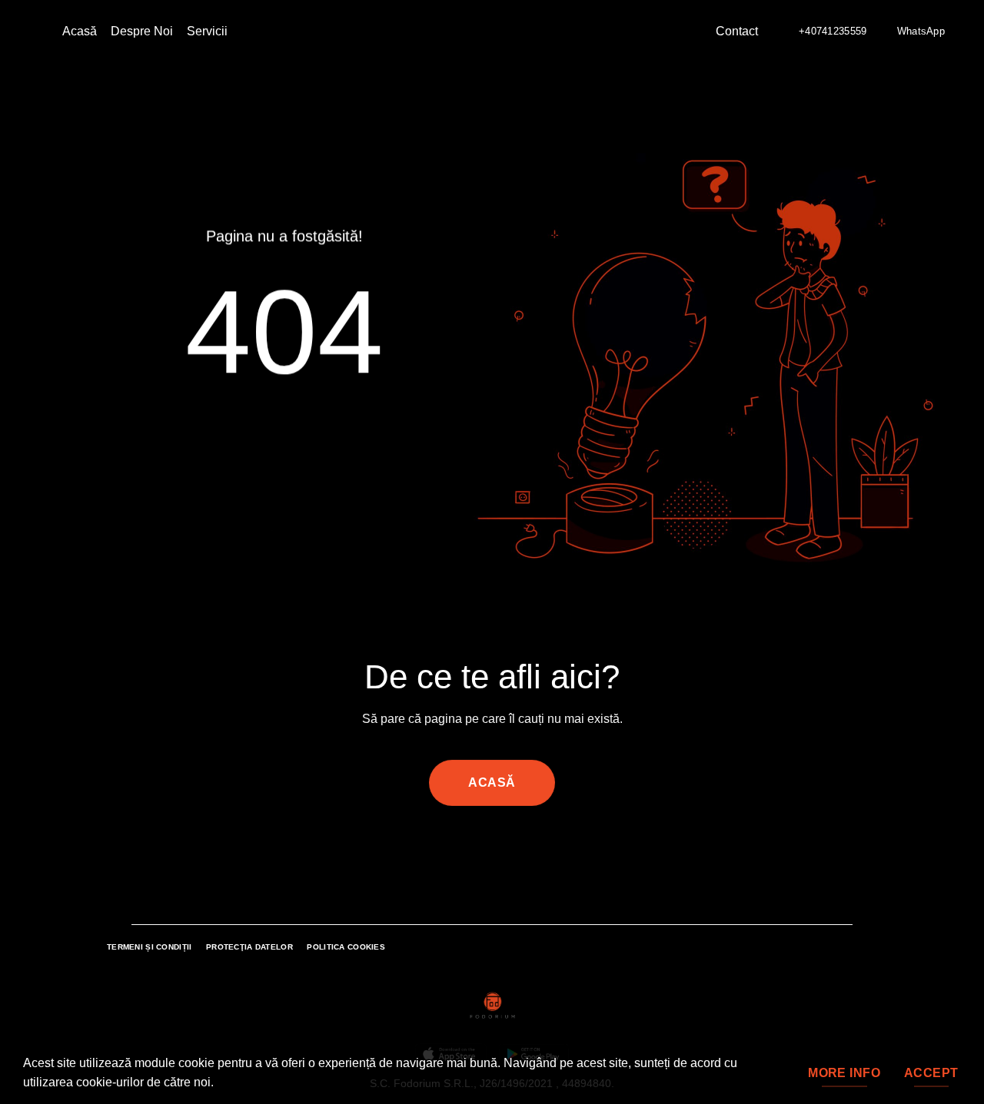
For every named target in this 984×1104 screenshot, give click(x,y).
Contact (737, 31)
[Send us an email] (483, 851)
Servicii (207, 31)
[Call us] (501, 851)
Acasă (79, 31)
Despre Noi (142, 31)
